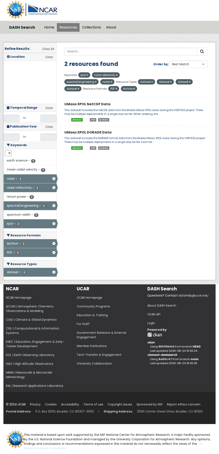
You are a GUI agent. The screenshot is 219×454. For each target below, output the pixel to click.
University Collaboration (94, 363)
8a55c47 (165, 359)
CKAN (154, 334)
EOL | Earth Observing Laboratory (30, 355)
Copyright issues (120, 404)
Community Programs (93, 306)
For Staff (83, 324)
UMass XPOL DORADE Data (88, 132)
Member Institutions (92, 346)
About (111, 27)
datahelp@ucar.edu (193, 295)
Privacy (35, 404)
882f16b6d (166, 346)
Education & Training (92, 315)
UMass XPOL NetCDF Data (87, 104)
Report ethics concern (183, 404)
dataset (77, 120)
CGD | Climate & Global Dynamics (31, 320)
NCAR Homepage (18, 297)
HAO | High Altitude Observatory (29, 364)
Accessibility (70, 404)
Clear (49, 57)
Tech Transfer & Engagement (99, 355)
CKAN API (153, 314)
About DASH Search (161, 305)
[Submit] (202, 51)
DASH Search (22, 27)
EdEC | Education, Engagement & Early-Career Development (35, 344)
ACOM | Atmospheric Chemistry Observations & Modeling (30, 308)
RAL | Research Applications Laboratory (34, 386)
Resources (68, 27)
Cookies (51, 404)
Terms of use (93, 404)
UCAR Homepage (89, 297)
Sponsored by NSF (149, 404)
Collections (91, 27)
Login (151, 323)
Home (49, 27)
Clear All (48, 48)
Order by (160, 64)
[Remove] (87, 75)
